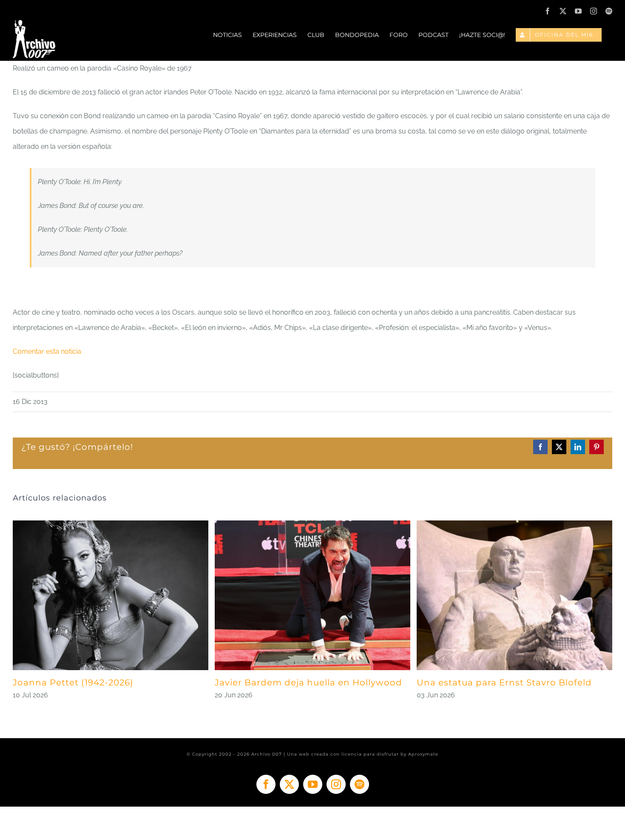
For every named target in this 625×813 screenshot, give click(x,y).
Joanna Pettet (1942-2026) (73, 682)
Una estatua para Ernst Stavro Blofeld (504, 682)
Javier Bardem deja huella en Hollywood (308, 682)
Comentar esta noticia (47, 351)
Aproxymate (423, 754)
